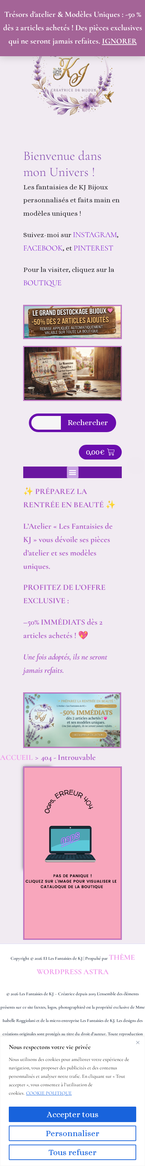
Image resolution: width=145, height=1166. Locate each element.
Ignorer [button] (119, 41)
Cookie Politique (49, 1093)
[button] (72, 472)
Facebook (43, 248)
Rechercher (88, 422)
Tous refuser (72, 1152)
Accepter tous (73, 1114)
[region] (72, 1101)
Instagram (95, 234)
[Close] (137, 1042)
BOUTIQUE (42, 282)
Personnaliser (72, 1133)
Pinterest (94, 248)
